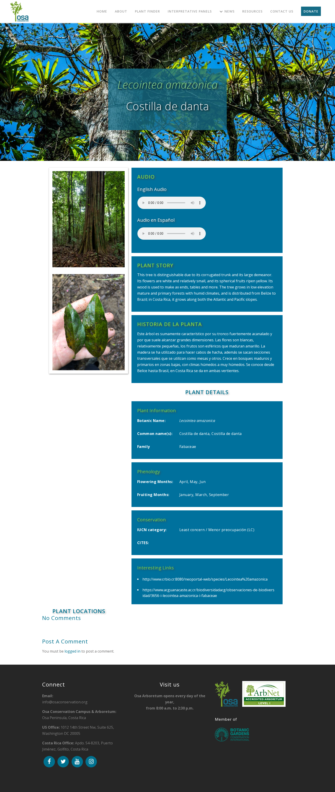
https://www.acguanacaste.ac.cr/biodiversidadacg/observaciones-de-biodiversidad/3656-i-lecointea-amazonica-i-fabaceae (208, 592)
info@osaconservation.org (65, 699)
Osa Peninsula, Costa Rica (79, 714)
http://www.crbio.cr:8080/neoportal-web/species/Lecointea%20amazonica (205, 579)
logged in (72, 651)
